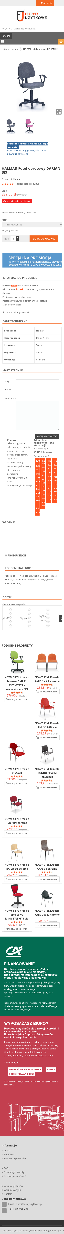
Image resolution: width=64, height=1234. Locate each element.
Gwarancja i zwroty (14, 1172)
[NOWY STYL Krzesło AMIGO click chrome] (47, 662)
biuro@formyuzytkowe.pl (19, 485)
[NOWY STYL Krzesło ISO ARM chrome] (16, 804)
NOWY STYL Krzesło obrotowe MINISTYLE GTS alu (16, 914)
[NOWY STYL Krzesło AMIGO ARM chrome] (47, 896)
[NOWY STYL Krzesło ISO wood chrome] (16, 850)
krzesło (20, 289)
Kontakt (8, 1193)
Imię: (7, 381)
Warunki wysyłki (12, 1189)
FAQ (6, 1168)
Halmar (17, 179)
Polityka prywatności (15, 1158)
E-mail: (8, 389)
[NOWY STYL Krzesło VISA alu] (16, 754)
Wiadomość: (11, 398)
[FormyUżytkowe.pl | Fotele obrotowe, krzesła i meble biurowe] (32, 15)
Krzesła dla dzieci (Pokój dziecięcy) (30, 579)
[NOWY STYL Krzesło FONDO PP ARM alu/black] (47, 754)
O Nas (7, 1150)
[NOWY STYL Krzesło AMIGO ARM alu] (47, 708)
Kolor (5, 219)
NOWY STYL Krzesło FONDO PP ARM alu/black (47, 772)
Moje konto (46, 2)
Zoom (59, 112)
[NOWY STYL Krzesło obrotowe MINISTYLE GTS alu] (16, 896)
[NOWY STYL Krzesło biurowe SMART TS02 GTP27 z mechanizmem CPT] (16, 662)
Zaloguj (57, 3)
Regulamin (9, 1154)
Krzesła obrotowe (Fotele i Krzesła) (22, 575)
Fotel (14, 285)
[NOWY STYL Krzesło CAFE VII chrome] (47, 850)
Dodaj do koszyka (18, 699)
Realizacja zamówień (15, 1176)
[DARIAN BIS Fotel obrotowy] (11, 125)
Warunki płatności (13, 1186)
